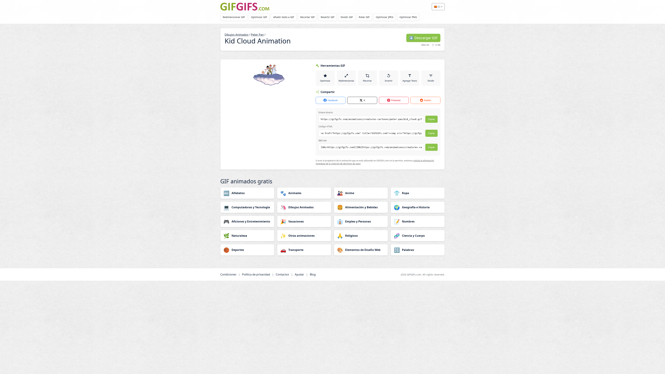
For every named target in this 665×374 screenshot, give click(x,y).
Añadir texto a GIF (283, 17)
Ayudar (299, 274)
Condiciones (228, 274)
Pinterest (396, 100)
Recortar (367, 80)
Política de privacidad (256, 274)
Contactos (282, 274)
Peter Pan (257, 35)
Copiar (431, 119)
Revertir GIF (327, 17)
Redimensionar (346, 80)
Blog (313, 274)
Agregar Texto (409, 80)
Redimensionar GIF (234, 17)
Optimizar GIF (259, 17)
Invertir (388, 80)
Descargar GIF (423, 37)
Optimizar (325, 80)
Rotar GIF (364, 17)
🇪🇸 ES (437, 6)
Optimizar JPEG (384, 17)
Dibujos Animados (237, 35)
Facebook (333, 100)
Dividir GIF (347, 17)
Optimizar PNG (408, 17)
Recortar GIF (307, 17)
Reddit (427, 100)
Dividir (431, 80)
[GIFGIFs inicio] (244, 7)
